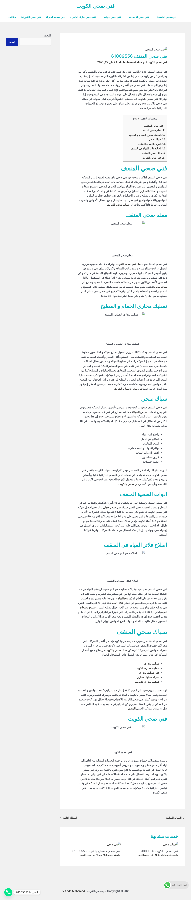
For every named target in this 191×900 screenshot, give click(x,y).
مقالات (12, 16)
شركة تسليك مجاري (148, 677)
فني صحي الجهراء (55, 16)
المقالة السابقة (175, 817)
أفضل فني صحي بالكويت (129, 264)
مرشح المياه (124, 598)
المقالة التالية (68, 817)
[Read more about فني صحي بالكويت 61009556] (170, 844)
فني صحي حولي (112, 16)
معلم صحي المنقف (153, 130)
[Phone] (8, 892)
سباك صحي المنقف (153, 153)
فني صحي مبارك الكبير (84, 16)
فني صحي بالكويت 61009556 (159, 851)
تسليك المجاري (148, 191)
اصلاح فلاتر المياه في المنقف (148, 148)
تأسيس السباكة (139, 412)
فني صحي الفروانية (31, 16)
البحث (47, 35)
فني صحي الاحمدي (139, 16)
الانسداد (145, 507)
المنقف (132, 708)
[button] (155, 17)
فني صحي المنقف (154, 125)
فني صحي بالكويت (128, 484)
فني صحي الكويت (95, 6)
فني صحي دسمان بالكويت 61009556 (96, 851)
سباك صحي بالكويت (118, 204)
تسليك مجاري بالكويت (147, 681)
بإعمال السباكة (97, 783)
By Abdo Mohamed (73, 891)
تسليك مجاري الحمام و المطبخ (146, 134)
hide (136, 118)
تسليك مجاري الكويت (147, 668)
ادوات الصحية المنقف (151, 143)
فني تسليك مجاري (149, 672)
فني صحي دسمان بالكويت (128, 388)
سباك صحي (157, 139)
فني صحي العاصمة (166, 16)
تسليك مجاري (151, 663)
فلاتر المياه (117, 602)
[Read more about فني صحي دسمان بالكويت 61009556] (114, 844)
